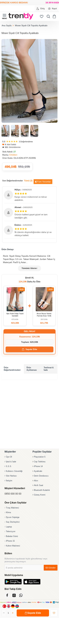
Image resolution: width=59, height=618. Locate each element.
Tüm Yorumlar (44, 181)
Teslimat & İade (49, 368)
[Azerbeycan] (17, 606)
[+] (12, 613)
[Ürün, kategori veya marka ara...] (48, 16)
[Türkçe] (4, 606)
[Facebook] (7, 595)
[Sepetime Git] (55, 16)
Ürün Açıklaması (31, 368)
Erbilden (13, 155)
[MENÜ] (4, 16)
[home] (6, 25)
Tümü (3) (28, 181)
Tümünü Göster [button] (29, 268)
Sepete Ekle (31, 349)
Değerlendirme (26, 142)
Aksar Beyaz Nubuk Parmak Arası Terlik (44, 315)
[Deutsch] (13, 606)
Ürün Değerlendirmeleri (12, 368)
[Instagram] (14, 595)
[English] (8, 606)
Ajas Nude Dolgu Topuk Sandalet (15, 315)
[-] (4, 613)
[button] (33, 612)
